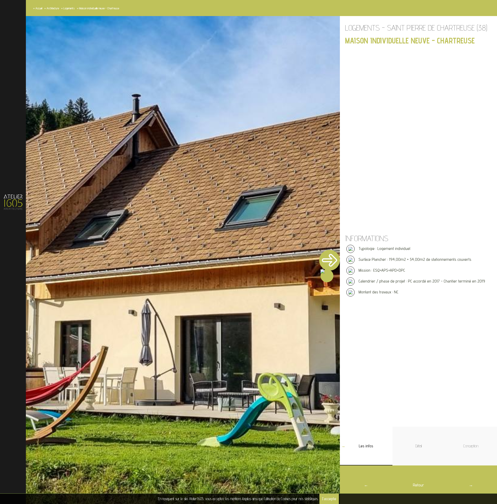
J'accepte (329, 498)
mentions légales (240, 498)
